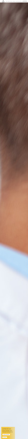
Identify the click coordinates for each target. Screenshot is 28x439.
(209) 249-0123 (24, 1)
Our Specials (14, 1)
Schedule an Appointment (6, 434)
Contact (22, 1)
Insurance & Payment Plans (18, 1)
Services (11, 1)
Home (6, 1)
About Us (9, 1)
